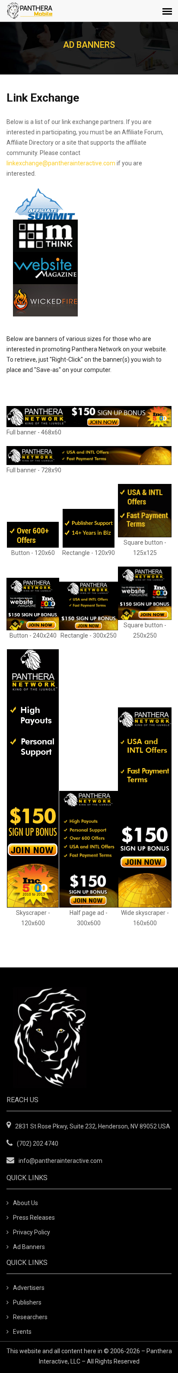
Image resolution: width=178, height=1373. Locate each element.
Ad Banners (29, 1246)
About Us (25, 1202)
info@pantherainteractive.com (60, 1160)
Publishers (27, 1302)
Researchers (30, 1317)
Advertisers (28, 1287)
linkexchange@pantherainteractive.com (60, 163)
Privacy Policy (31, 1232)
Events (22, 1331)
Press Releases (34, 1217)
